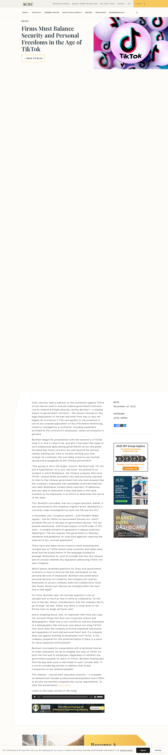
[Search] (136, 12)
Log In (138, 4)
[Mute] (95, 697)
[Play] (35, 697)
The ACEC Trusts (107, 4)
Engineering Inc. (117, 12)
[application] (68, 697)
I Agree (143, 750)
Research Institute (61, 4)
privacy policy (126, 750)
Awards (88, 12)
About (25, 12)
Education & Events (72, 12)
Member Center (52, 12)
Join (129, 4)
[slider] (100, 697)
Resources (101, 12)
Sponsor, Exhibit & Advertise (84, 4)
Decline (158, 750)
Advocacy (36, 12)
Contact (121, 4)
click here (64, 685)
